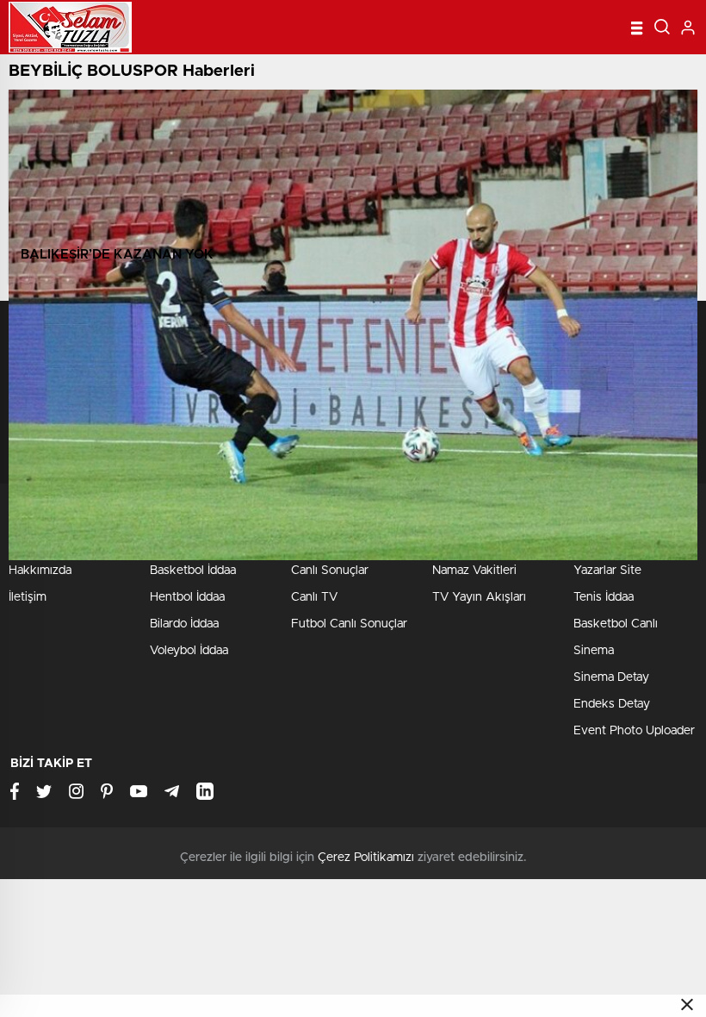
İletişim (27, 597)
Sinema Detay (611, 677)
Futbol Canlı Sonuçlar (349, 624)
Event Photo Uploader (634, 731)
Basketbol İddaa (193, 571)
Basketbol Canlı (615, 624)
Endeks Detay (611, 704)
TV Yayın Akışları (479, 597)
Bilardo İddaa (184, 624)
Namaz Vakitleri (474, 571)
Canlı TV (314, 597)
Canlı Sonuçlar (329, 571)
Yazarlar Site (607, 571)
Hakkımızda (40, 571)
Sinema (593, 651)
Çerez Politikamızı (366, 858)
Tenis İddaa (603, 597)
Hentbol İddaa (187, 597)
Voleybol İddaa (189, 651)
